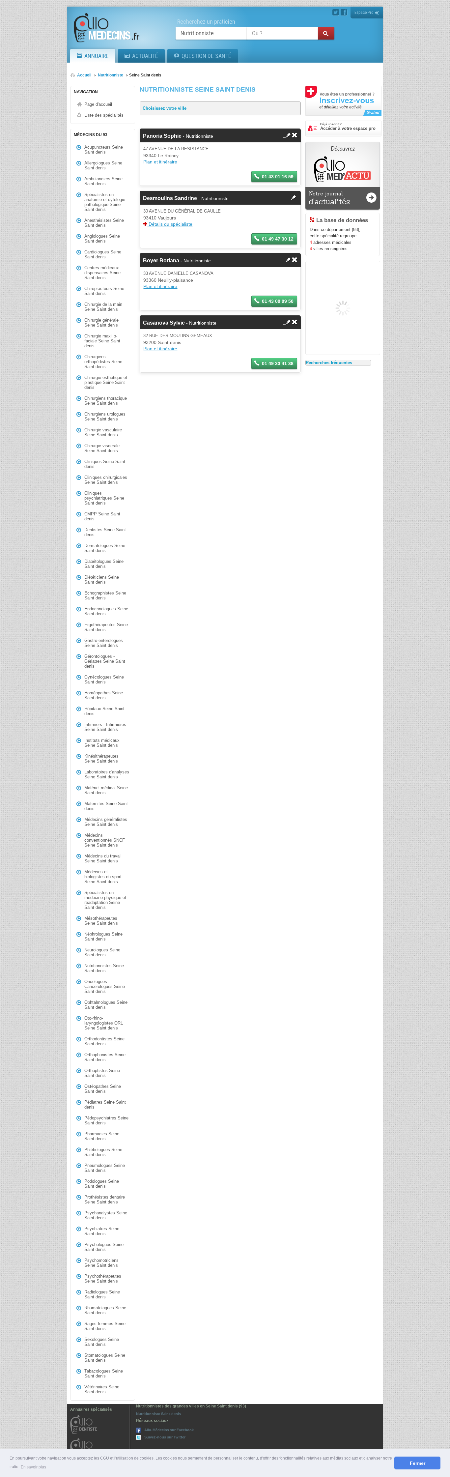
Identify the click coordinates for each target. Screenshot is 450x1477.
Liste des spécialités (104, 115)
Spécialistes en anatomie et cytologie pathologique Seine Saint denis (104, 202)
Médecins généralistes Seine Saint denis (105, 822)
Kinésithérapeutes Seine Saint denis (101, 759)
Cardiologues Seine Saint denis (102, 254)
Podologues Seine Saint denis (101, 1184)
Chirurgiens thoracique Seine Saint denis (105, 401)
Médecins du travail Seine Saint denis (103, 858)
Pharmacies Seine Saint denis (101, 1136)
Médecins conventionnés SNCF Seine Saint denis (104, 840)
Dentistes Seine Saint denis (105, 532)
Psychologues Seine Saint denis (104, 1247)
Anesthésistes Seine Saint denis (104, 223)
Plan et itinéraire (160, 161)
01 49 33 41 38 (278, 363)
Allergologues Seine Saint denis (103, 165)
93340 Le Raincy (161, 155)
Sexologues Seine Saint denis (101, 1342)
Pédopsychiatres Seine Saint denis (106, 1120)
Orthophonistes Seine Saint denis (105, 1057)
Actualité (145, 55)
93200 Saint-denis (162, 342)
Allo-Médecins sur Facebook (169, 1430)
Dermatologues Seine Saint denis (104, 548)
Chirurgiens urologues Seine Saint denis (105, 416)
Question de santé (206, 55)
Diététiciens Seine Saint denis (101, 580)
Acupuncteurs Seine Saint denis (103, 150)
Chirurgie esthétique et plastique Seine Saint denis (105, 382)
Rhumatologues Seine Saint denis (105, 1310)
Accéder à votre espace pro (348, 126)
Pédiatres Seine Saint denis (105, 1105)
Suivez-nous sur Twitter (164, 1437)
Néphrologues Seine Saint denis (103, 936)
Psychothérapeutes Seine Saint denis (102, 1279)
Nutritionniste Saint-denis (158, 1414)
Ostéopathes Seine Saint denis (102, 1089)
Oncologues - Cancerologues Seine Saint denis (104, 986)
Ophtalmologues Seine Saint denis (105, 1005)
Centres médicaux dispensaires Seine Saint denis (102, 272)
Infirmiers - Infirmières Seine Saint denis (105, 727)
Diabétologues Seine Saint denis (104, 564)
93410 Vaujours (159, 217)
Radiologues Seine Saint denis (102, 1294)
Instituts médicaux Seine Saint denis (102, 743)
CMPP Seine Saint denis (102, 516)
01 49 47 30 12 (278, 239)
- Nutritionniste (178, 136)
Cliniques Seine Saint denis (104, 464)
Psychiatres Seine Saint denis (101, 1231)
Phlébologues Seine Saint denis (103, 1152)
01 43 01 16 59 (278, 176)
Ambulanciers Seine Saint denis (103, 181)
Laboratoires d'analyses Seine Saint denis (106, 774)
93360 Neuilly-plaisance (168, 280)
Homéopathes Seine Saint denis (103, 695)
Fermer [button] (417, 1463)
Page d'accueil (98, 104)
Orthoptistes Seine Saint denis (102, 1073)
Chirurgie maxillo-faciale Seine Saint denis (102, 340)
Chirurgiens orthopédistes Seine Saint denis (103, 361)
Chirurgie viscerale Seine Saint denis (102, 448)
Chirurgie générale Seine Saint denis (101, 323)
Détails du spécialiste (169, 224)
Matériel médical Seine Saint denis (106, 790)
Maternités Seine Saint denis (106, 806)
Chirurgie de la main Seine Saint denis (103, 307)
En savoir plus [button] (33, 1467)
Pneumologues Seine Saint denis (104, 1168)
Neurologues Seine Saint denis (102, 952)
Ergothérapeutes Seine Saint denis (106, 627)
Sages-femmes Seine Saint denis (105, 1326)
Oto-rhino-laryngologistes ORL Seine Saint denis (103, 1023)
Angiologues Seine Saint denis (102, 239)
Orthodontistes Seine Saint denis (104, 1041)
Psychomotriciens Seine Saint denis (101, 1263)
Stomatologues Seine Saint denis (104, 1358)
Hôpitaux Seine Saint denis (104, 711)
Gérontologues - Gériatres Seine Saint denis (104, 661)
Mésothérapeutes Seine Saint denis (101, 921)
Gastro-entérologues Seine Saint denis (103, 643)
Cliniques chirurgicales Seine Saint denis (105, 480)
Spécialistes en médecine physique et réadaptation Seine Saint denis (105, 900)
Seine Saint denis (145, 75)
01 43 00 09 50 (278, 301)
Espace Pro (364, 12)
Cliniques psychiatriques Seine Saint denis (104, 498)
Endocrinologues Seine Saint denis (106, 611)
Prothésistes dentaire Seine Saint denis (104, 1199)
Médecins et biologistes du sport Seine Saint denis (103, 876)
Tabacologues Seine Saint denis (103, 1373)
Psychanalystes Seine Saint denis (105, 1215)
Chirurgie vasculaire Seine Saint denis (103, 432)
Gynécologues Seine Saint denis (104, 679)
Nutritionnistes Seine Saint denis (104, 968)
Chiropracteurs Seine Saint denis (104, 291)
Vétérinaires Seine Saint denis (101, 1389)
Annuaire (96, 55)
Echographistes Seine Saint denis (105, 595)
